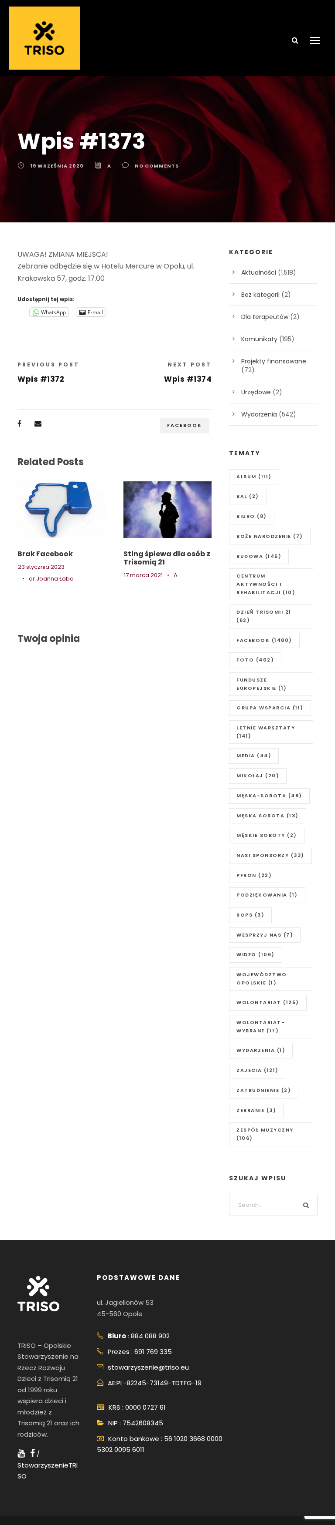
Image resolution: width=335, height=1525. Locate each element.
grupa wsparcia (270, 707)
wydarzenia (260, 1050)
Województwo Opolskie (261, 978)
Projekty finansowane (273, 361)
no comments (157, 165)
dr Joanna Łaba (51, 578)
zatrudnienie (263, 1090)
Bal (247, 496)
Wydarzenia (259, 414)
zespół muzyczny (265, 1134)
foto (255, 659)
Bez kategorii (260, 294)
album (254, 476)
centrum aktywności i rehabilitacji (265, 583)
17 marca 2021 (143, 575)
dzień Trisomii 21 (263, 616)
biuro (251, 516)
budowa (258, 556)
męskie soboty (266, 835)
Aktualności (258, 272)
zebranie (256, 1110)
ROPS (250, 914)
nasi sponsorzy (270, 855)
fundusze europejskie (261, 684)
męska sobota (267, 815)
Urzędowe (256, 392)
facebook (184, 425)
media (253, 755)
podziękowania (267, 894)
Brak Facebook (45, 554)
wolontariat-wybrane (260, 1026)
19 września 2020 (57, 165)
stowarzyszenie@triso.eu (148, 1367)
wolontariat (267, 1002)
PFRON (254, 875)
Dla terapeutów (264, 316)
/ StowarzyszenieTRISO (47, 1465)
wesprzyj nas (264, 934)
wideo (255, 954)
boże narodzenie (269, 536)
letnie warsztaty (265, 731)
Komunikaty (259, 339)
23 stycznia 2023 (41, 567)
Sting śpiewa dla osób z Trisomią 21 (166, 558)
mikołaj (257, 775)
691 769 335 (153, 1351)
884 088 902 (150, 1335)
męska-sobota (269, 795)
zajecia (257, 1070)
